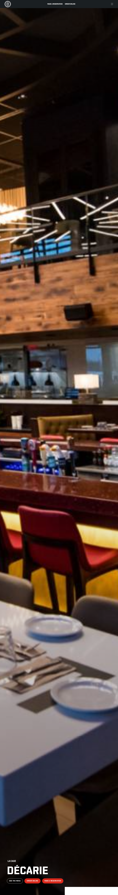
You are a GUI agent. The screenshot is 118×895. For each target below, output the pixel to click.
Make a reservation (55, 4)
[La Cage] (8, 4)
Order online (70, 4)
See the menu (15, 881)
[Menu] (112, 4)
